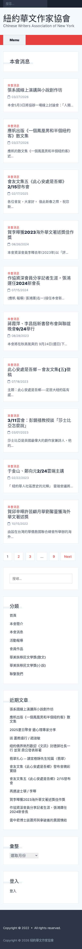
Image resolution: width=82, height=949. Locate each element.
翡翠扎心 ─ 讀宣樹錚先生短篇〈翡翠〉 (38, 758)
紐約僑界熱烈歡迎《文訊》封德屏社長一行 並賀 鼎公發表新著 (40, 748)
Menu (14, 40)
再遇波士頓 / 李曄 (23, 791)
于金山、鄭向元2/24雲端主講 (36, 471)
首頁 (13, 615)
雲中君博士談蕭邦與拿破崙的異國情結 (38, 820)
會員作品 (16, 649)
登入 (13, 891)
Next (68, 556)
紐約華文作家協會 (36, 18)
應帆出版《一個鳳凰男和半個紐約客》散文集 (40, 719)
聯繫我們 (16, 674)
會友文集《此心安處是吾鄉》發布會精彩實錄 (40, 768)
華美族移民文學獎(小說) (28, 665)
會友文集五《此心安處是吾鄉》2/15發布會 (40, 781)
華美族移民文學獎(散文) (28, 657)
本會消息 (13, 85)
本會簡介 (16, 624)
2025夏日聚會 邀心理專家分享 (33, 730)
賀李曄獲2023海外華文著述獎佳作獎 (37, 799)
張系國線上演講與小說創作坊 (35, 90)
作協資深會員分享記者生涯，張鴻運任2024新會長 (39, 281)
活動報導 (16, 640)
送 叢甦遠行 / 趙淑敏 (25, 738)
